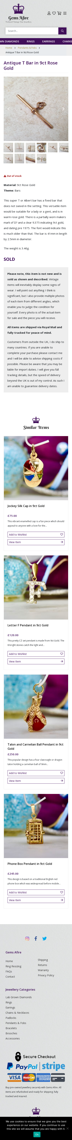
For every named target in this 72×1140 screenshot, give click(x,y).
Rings (31, 41)
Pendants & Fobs (27, 47)
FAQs (9, 971)
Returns (42, 965)
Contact (10, 976)
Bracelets (11, 1028)
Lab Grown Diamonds (19, 997)
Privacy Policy (46, 975)
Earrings (48, 41)
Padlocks (11, 1018)
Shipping (43, 960)
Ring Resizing (13, 966)
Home (9, 47)
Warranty (43, 970)
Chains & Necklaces (17, 1012)
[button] (8, 109)
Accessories (13, 1038)
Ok (37, 1134)
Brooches (11, 1033)
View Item (15, 542)
